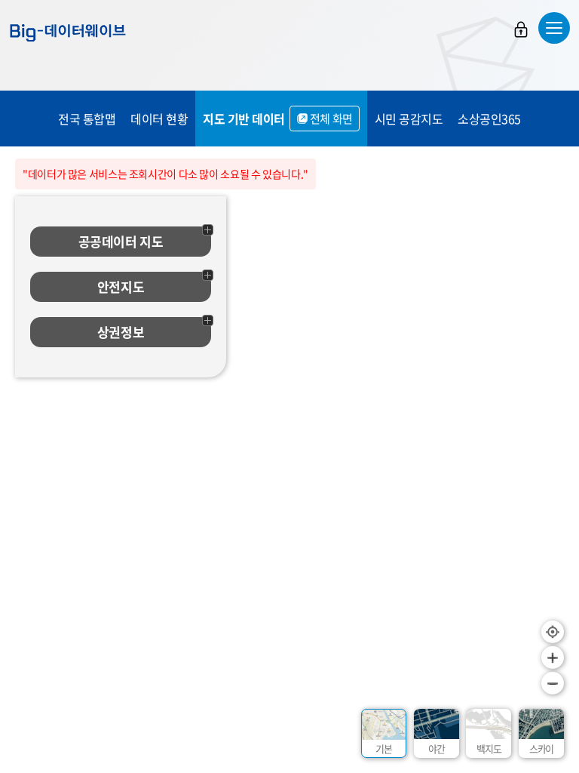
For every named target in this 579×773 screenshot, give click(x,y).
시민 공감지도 (409, 118)
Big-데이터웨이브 (68, 32)
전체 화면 (331, 118)
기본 (383, 748)
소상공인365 (489, 118)
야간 (436, 748)
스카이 (541, 748)
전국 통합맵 (86, 118)
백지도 (488, 748)
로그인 (521, 29)
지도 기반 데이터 (278, 118)
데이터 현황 (159, 118)
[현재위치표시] (552, 632)
